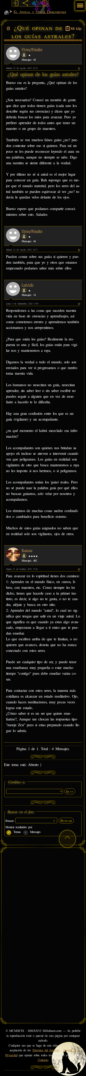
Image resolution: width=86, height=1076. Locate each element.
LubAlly (28, 284)
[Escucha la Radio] (35, 3)
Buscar (66, 820)
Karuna (27, 550)
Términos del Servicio (45, 1050)
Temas (16, 832)
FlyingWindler (32, 49)
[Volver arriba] (67, 839)
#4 (79, 569)
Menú (79, 3)
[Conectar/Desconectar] (16, 3)
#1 (79, 68)
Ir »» (69, 791)
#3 (79, 303)
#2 (79, 249)
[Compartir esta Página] (25, 3)
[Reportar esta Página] (45, 3)
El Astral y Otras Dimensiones (40, 11)
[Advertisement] (43, 892)
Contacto (43, 1060)
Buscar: (10, 820)
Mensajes (35, 832)
